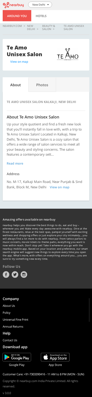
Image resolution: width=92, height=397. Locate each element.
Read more (15, 163)
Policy (6, 313)
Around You (17, 16)
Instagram (24, 274)
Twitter (15, 274)
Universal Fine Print (15, 320)
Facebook (6, 274)
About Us (9, 306)
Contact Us (10, 340)
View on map (19, 62)
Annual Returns (13, 326)
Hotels (41, 16)
